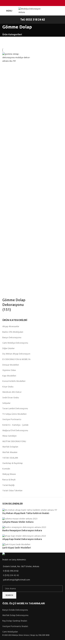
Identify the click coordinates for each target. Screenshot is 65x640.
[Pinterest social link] (38, 3)
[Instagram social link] (30, 3)
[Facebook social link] (22, 3)
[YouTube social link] (34, 3)
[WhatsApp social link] (42, 3)
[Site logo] (32, 11)
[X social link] (26, 3)
